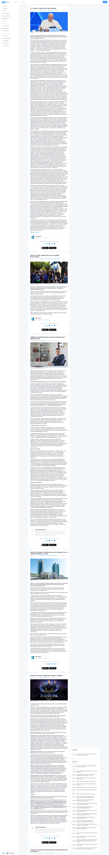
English (16, 2)
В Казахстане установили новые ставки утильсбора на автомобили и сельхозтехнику (87, 825)
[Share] (44, 244)
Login (105, 1)
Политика (52, 555)
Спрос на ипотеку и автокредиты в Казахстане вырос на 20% (86, 833)
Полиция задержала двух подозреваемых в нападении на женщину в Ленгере (84, 807)
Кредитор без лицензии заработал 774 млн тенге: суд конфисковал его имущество (86, 804)
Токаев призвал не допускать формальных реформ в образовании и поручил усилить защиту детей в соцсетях (86, 840)
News (42, 258)
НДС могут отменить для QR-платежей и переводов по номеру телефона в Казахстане (86, 814)
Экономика (51, 258)
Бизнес (47, 258)
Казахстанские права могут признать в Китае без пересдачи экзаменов (86, 837)
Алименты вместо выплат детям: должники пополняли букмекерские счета (85, 800)
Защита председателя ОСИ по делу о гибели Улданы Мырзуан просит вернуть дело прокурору (86, 848)
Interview (43, 10)
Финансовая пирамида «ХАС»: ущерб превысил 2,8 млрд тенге (86, 784)
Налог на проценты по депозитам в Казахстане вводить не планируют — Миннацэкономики (85, 797)
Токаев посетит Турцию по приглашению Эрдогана (86, 789)
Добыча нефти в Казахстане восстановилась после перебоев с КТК (86, 778)
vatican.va (37, 232)
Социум (51, 10)
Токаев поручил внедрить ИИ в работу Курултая (85, 781)
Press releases (44, 340)
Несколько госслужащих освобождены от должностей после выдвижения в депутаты (85, 821)
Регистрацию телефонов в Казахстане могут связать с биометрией (87, 771)
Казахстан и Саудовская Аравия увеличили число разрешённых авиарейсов (86, 828)
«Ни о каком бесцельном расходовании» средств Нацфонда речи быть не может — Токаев (86, 775)
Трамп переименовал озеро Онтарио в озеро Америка (86, 787)
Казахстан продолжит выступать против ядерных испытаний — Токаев (86, 766)
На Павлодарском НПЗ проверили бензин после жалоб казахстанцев (86, 845)
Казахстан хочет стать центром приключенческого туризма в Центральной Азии (86, 754)
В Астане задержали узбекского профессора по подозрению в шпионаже (85, 818)
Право (48, 10)
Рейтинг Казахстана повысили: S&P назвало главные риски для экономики (86, 811)
